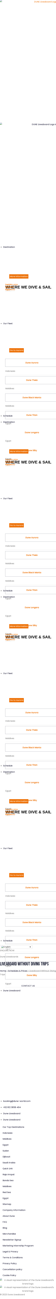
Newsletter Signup (12, 1239)
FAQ (5, 1221)
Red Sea (7, 1192)
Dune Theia (32, 380)
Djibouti (6, 1156)
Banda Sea (8, 1180)
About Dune (9, 1216)
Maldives (7, 1138)
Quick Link (8, 1168)
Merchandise (9, 1233)
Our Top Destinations (13, 1127)
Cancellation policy (12, 1269)
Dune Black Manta (32, 397)
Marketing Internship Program (18, 1245)
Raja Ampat (9, 1174)
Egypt (6, 1144)
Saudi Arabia (9, 1162)
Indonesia (7, 1132)
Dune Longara (32, 432)
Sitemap (7, 1204)
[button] (29, 247)
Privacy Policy (10, 1263)
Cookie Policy (9, 1275)
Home (3, 970)
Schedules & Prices (17, 970)
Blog (5, 1227)
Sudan (6, 1150)
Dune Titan (31, 415)
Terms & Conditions (13, 1257)
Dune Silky (32, 450)
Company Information (14, 1210)
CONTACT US (28, 985)
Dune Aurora (31, 362)
